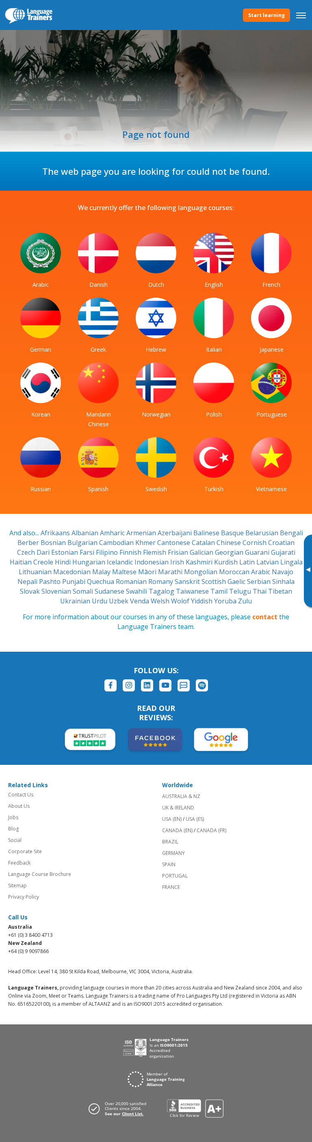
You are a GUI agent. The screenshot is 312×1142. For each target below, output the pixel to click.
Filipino (107, 552)
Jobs (13, 817)
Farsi (88, 552)
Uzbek (119, 601)
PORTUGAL (175, 875)
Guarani (258, 552)
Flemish (155, 552)
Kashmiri (200, 562)
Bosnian (54, 542)
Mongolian (201, 571)
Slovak (30, 591)
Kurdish (226, 562)
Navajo (282, 571)
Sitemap (17, 885)
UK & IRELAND (178, 807)
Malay (102, 571)
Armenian (142, 532)
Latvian (268, 562)
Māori (148, 571)
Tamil (219, 591)
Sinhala (283, 581)
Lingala (291, 562)
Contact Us (20, 794)
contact (264, 616)
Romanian (132, 581)
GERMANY (173, 853)
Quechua (101, 581)
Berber (29, 542)
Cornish (255, 542)
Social (15, 840)
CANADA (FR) (211, 830)
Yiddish (202, 601)
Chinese (230, 542)
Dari (44, 552)
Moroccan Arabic (245, 571)
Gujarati (283, 552)
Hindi (63, 562)
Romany (161, 581)
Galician (202, 552)
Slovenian (57, 591)
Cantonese (174, 542)
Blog (13, 828)
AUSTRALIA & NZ (181, 796)
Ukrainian (76, 601)
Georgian (230, 552)
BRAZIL (170, 841)
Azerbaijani (175, 532)
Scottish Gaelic (224, 581)
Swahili (137, 591)
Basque (233, 532)
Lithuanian (36, 571)
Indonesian (152, 562)
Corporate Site (25, 851)
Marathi (171, 571)
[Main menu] (301, 15)
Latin (247, 562)
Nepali (28, 581)
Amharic (113, 532)
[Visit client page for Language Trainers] (120, 1109)
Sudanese (110, 591)
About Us (19, 806)
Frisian (179, 552)
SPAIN (169, 864)
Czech (27, 552)
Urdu (100, 601)
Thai (260, 591)
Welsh (161, 601)
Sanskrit (188, 581)
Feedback (19, 862)
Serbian (259, 581)
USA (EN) (172, 819)
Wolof (181, 601)
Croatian (281, 542)
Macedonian (72, 571)
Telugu (241, 591)
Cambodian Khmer (128, 542)
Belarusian (262, 532)
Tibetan (280, 591)
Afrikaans (56, 532)
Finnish (131, 552)
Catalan (204, 542)
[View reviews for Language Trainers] (195, 1108)
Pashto (50, 581)
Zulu (245, 601)
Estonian (65, 552)
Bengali (291, 532)
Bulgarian (83, 542)
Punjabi (74, 581)
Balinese (207, 532)
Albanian (86, 532)
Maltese (125, 571)
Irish (178, 562)
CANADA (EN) (177, 830)
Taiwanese (193, 591)
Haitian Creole (32, 562)
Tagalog (162, 591)
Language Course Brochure (39, 874)
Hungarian (89, 562)
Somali (84, 591)
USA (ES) (195, 819)
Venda (140, 601)
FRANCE (171, 887)
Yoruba (226, 601)
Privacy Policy (23, 896)
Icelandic (120, 562)
